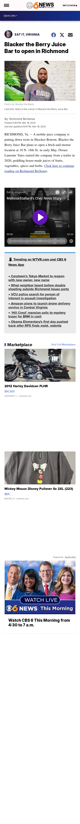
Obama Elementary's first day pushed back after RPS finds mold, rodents (38, 324)
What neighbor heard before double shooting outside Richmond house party (38, 288)
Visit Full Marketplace (63, 344)
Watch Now (69, 5)
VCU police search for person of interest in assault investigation (33, 297)
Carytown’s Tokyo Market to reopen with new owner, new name (36, 278)
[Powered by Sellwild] (70, 557)
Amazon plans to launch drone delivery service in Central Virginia (39, 306)
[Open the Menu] (6, 5)
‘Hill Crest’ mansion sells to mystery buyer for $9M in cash (36, 315)
